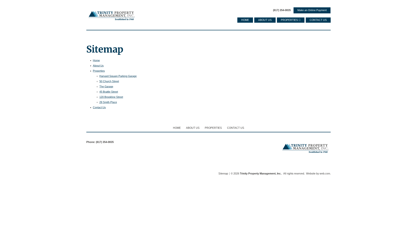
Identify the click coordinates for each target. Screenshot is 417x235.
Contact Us (318, 20)
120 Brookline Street (111, 97)
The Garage (106, 86)
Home (245, 20)
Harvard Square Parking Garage (118, 76)
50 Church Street (109, 81)
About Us (265, 20)
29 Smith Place (108, 102)
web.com (325, 173)
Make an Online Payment (312, 10)
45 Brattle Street (108, 91)
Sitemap (223, 173)
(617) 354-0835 (282, 10)
